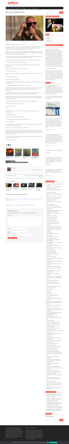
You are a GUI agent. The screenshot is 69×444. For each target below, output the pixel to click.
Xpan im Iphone (49, 336)
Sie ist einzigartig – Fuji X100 (51, 220)
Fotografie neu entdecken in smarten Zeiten (54, 247)
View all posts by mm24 (37, 169)
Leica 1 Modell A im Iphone (51, 287)
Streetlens (23, 8)
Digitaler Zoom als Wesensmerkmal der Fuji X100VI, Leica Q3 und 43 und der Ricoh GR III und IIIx (53, 302)
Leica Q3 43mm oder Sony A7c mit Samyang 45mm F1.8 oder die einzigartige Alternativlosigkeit (53, 313)
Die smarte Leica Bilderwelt (51, 250)
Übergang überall (49, 208)
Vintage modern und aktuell (51, 192)
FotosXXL (18, 8)
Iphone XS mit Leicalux (50, 320)
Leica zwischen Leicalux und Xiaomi (52, 295)
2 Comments (18, 13)
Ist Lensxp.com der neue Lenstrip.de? (52, 221)
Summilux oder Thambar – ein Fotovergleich (54, 276)
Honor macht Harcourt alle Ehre (52, 218)
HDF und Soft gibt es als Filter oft (52, 236)
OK (47, 442)
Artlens (8, 8)
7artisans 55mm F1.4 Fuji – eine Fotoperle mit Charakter (9, 189)
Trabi (26, 162)
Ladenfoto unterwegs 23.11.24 (51, 316)
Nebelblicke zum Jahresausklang (52, 233)
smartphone (22, 162)
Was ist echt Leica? (49, 289)
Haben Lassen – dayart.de (50, 409)
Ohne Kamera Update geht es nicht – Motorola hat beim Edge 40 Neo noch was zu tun (54, 378)
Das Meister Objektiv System (51, 252)
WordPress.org (49, 41)
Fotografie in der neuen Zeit (51, 256)
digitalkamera (12, 162)
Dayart (12, 8)
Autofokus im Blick (49, 249)
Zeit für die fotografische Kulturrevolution (53, 340)
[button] (6, 145)
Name (9, 228)
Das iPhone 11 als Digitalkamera (52, 282)
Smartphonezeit (49, 297)
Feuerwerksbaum (49, 231)
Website (14, 235)
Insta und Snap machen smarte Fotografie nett (38, 189)
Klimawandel (48, 230)
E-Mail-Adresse (9, 232)
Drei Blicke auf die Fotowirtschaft (52, 217)
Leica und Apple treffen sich (51, 345)
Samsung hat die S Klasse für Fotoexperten (53, 186)
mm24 (13, 13)
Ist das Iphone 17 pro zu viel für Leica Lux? (53, 226)
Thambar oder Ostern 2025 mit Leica (52, 280)
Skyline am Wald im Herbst (51, 381)
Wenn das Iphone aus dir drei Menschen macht (54, 383)
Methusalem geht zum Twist (51, 199)
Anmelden (48, 37)
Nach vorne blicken (49, 235)
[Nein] (67, 442)
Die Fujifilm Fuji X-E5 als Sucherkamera (53, 198)
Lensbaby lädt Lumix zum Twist (51, 188)
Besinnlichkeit (48, 292)
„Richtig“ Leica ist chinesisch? (51, 215)
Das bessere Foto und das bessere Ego (52, 366)
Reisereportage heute (50, 342)
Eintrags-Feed (48, 38)
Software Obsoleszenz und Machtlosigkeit (53, 266)
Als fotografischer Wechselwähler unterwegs (54, 196)
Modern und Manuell (49, 204)
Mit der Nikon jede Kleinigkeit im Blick (53, 322)
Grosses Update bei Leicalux (12, 175)
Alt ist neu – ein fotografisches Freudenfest (53, 207)
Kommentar (10, 215)
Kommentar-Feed (49, 40)
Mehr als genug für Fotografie (51, 238)
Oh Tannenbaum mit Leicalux (51, 293)
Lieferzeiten (17, 162)
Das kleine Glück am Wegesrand (51, 349)
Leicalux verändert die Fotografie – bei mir (53, 286)
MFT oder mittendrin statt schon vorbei (53, 307)
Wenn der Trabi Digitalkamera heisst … (53, 327)
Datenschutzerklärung (53, 442)
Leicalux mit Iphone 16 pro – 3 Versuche (53, 323)
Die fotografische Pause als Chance (52, 343)
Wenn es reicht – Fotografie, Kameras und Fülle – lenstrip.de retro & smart (22, 205)
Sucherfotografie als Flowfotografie (52, 370)
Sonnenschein (48, 290)
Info (29, 8)
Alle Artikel (34, 8)
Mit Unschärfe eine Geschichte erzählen (53, 359)
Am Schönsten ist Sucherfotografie (52, 205)
